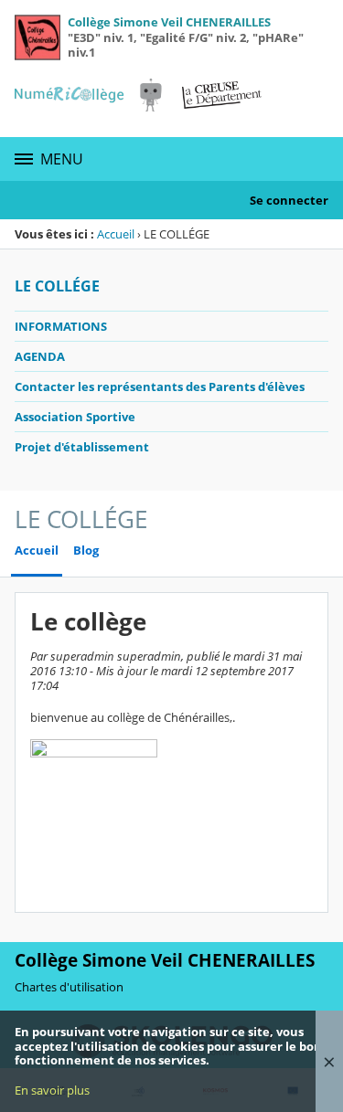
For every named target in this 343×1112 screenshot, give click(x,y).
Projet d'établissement (82, 447)
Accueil (115, 234)
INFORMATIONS (61, 326)
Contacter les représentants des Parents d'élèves (160, 386)
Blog (86, 550)
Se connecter (289, 200)
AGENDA (40, 356)
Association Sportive (75, 416)
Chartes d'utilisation (69, 987)
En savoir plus (52, 1090)
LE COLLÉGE (57, 286)
